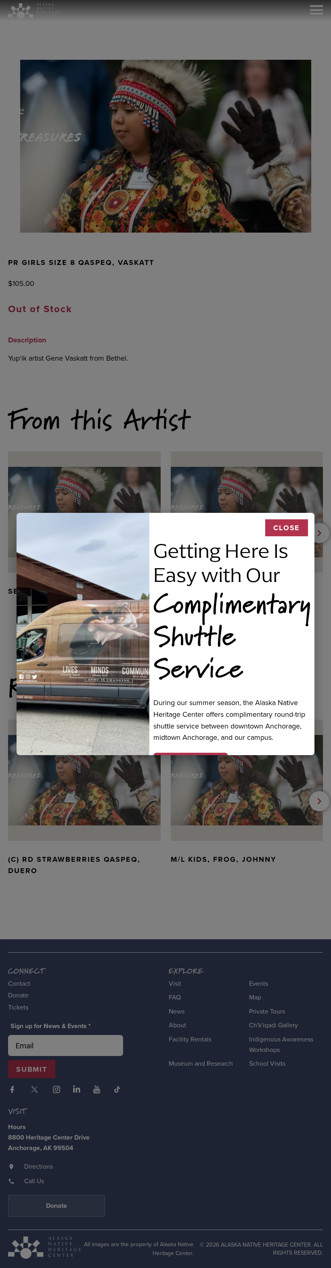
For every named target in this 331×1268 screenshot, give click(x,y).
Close (286, 528)
